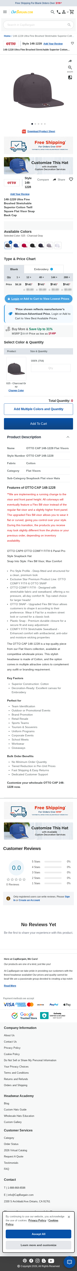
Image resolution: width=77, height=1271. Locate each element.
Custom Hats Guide (15, 1109)
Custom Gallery (13, 1122)
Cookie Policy (12, 1054)
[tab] (14, 269)
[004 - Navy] (41, 245)
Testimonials (11, 1162)
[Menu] (5, 11)
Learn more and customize (38, 1245)
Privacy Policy (12, 1047)
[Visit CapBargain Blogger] (44, 1261)
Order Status (11, 1144)
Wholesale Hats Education (19, 1115)
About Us (9, 1035)
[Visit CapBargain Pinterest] (25, 1261)
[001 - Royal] (16, 245)
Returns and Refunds (16, 1079)
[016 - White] (57, 245)
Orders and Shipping (15, 1085)
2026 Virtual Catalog (15, 1150)
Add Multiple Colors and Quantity (38, 409)
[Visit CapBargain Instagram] (37, 1261)
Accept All (38, 1234)
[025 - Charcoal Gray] (8, 245)
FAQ (6, 1168)
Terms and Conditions (16, 1072)
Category (9, 1137)
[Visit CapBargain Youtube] (51, 1261)
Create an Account (29, 900)
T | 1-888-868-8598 (14, 1187)
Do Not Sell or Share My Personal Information (30, 1060)
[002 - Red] (24, 245)
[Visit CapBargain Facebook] (31, 1261)
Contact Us (10, 1041)
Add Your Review (53, 43)
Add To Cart (38, 423)
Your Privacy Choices (16, 1066)
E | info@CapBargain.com (19, 1194)
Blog (6, 1103)
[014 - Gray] (49, 245)
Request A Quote (13, 1156)
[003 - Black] (33, 245)
